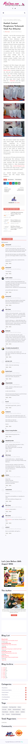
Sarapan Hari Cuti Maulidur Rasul (10, 640)
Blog (22, 741)
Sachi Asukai (8, 277)
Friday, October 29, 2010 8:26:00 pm (13, 403)
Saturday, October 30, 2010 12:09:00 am (13, 413)
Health (9, 709)
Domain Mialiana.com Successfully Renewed (16, 221)
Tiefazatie (13, 80)
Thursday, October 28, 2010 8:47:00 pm (13, 246)
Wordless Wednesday (15, 714)
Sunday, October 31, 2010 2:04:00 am (13, 442)
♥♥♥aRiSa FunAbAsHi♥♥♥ (12, 348)
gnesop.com (8, 361)
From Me (4, 709)
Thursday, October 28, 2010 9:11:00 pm (13, 332)
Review (17, 711)
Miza (9, 75)
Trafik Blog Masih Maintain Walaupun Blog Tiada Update (17, 214)
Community (4, 707)
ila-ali (7, 401)
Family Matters (14, 692)
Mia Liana (7, 31)
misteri (7, 527)
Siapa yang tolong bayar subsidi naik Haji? (12, 649)
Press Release (5, 711)
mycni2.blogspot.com (18, 166)
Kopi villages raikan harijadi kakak (10, 657)
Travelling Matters (14, 697)
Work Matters (10, 19)
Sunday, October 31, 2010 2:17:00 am (13, 456)
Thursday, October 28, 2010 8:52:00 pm (13, 279)
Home (5, 19)
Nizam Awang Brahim (11, 430)
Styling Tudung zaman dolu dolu (9, 653)
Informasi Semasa (16, 709)
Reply (7, 263)
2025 (4, 670)
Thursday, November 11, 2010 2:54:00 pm (14, 517)
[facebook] (12, 8)
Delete (10, 263)
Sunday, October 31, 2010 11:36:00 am (13, 476)
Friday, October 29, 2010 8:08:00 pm (13, 384)
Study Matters (14, 694)
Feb (4, 675)
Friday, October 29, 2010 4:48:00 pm (13, 372)
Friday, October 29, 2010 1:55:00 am (13, 349)
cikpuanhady (9, 383)
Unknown (8, 412)
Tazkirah (22, 711)
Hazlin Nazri (8, 371)
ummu (7, 475)
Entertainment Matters (14, 690)
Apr (4, 672)
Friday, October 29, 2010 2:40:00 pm (13, 362)
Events (19, 707)
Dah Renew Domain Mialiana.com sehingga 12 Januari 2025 (16, 228)
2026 (4, 668)
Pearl (23, 709)
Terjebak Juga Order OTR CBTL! (9, 644)
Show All (4, 660)
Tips (3, 714)
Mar (4, 673)
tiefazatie (7, 331)
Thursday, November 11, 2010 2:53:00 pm (14, 507)
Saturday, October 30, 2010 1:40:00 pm (13, 432)
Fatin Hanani (7, 70)
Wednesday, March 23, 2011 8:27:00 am (13, 528)
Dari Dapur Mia (12, 707)
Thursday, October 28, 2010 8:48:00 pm (13, 269)
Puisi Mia (12, 711)
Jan (4, 676)
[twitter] (15, 8)
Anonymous (9, 519)
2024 (4, 677)
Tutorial (7, 714)
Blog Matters (10, 179)
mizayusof (8, 244)
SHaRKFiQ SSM (9, 440)
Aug (4, 669)
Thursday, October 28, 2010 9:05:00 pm (13, 311)
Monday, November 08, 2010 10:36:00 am (14, 491)
